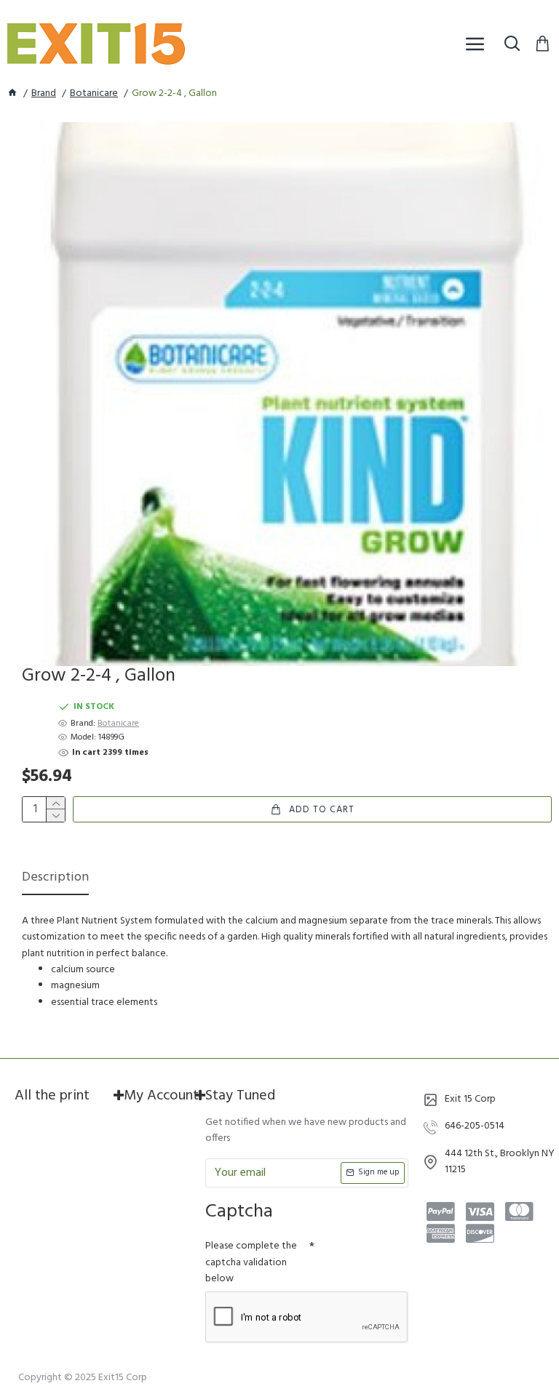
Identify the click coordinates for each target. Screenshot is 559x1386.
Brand (43, 94)
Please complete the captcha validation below (251, 1262)
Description (55, 879)
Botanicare (94, 94)
